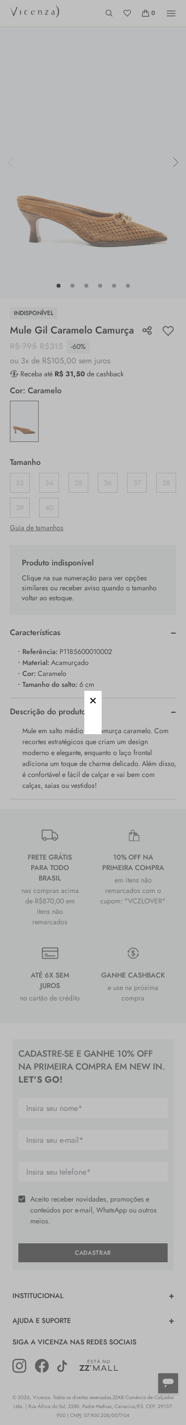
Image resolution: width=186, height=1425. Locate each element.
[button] (93, 699)
